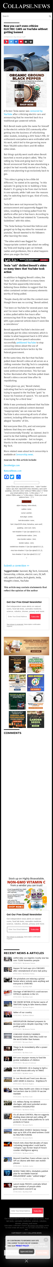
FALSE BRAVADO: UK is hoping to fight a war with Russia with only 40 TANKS (30, 1069)
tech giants (29, 577)
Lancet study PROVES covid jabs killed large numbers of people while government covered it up (30, 1186)
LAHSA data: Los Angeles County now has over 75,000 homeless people (31, 959)
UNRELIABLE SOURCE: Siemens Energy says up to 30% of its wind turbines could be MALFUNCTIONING (31, 1132)
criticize (20, 574)
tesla (38, 577)
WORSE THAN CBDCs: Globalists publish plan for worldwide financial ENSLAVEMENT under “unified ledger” (30, 1173)
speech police (15, 577)
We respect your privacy (36, 1225)
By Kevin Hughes (28, 1007)
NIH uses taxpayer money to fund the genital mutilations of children (29, 1059)
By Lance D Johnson (29, 1063)
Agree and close (26, 1251)
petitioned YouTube (26, 342)
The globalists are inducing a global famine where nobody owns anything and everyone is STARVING (31, 981)
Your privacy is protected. (15, 624)
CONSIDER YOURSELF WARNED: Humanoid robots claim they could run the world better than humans (30, 1036)
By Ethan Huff (27, 987)
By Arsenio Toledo (29, 963)
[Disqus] (26, 771)
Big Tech (33, 571)
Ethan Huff (21, 37)
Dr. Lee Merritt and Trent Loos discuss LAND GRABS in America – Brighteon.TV (30, 1079)
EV (40, 574)
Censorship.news (24, 454)
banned (24, 571)
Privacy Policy (22, 1246)
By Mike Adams (28, 1179)
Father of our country (22, 1012)
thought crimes (11, 581)
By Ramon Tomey (28, 974)
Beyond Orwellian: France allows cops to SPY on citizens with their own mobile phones (31, 1160)
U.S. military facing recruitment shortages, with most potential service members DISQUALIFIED (30, 1104)
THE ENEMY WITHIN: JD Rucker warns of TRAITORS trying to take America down (30, 1003)
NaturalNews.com (12, 471)
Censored (43, 571)
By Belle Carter (28, 1073)
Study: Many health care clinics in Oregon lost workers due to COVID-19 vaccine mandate (31, 1091)
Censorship (9, 574)
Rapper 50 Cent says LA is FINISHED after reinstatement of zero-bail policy (30, 969)
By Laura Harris (28, 1042)
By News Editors (28, 1015)
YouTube (24, 581)
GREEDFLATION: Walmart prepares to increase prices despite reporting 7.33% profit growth (30, 1023)
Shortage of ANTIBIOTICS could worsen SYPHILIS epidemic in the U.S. (30, 993)
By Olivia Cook (28, 997)
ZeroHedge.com (12, 465)
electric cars (31, 574)
